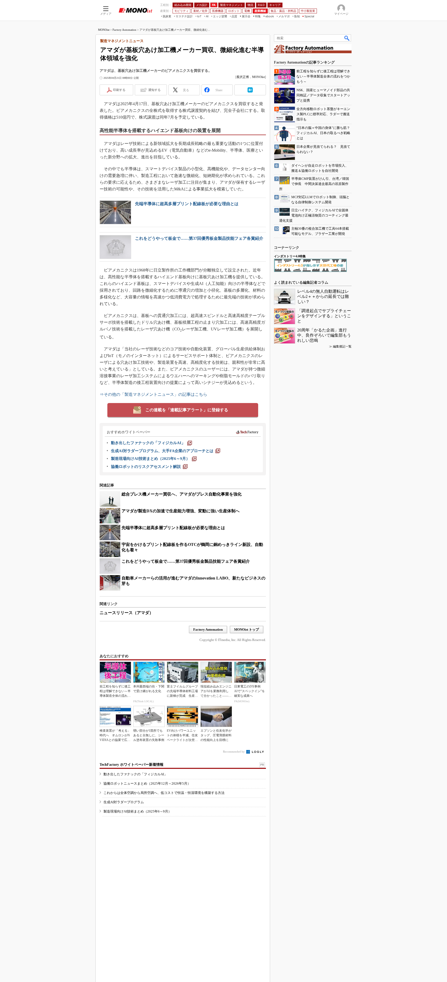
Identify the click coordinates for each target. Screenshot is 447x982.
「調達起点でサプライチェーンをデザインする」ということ (324, 315)
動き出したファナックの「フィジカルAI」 (135, 774)
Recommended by (234, 751)
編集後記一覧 (342, 346)
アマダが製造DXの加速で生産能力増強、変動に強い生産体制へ (181, 511)
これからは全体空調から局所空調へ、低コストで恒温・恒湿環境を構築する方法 (164, 793)
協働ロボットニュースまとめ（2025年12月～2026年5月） (147, 783)
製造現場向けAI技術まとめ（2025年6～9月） (137, 811)
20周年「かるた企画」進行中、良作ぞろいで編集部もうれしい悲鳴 (324, 335)
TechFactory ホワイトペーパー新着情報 (131, 765)
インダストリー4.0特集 (290, 256)
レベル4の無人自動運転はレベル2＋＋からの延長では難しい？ (323, 296)
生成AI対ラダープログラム (123, 802)
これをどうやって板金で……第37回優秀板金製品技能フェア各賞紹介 (199, 238)
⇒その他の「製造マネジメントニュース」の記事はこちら (153, 394)
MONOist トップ (246, 629)
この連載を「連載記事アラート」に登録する (186, 410)
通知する (154, 90)
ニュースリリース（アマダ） (126, 612)
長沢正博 (242, 77)
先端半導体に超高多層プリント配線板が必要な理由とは (187, 204)
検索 (347, 38)
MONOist (103, 29)
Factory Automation (124, 29)
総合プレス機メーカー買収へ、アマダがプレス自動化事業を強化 (182, 494)
